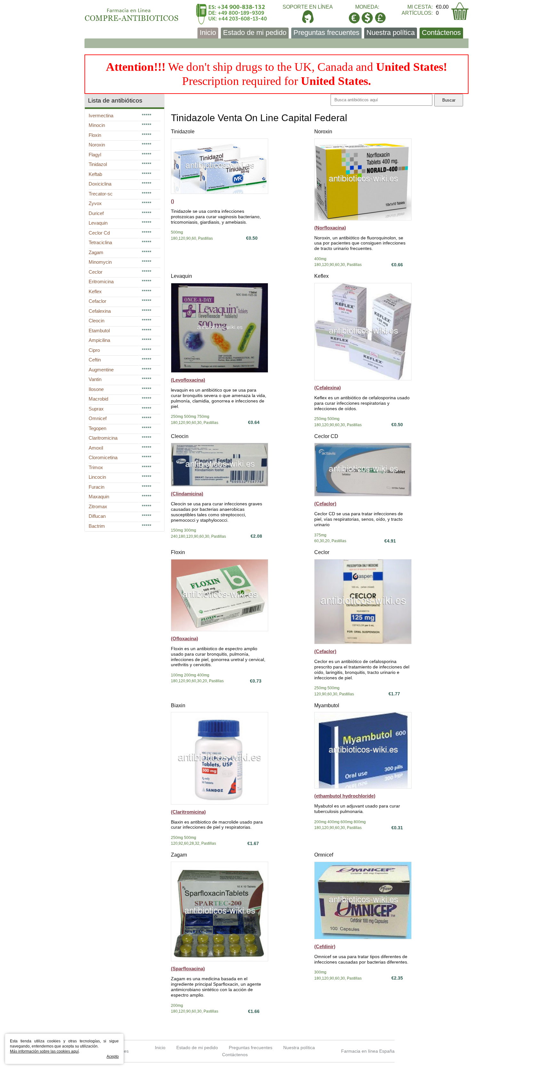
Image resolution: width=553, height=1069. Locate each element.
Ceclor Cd (99, 233)
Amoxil (96, 448)
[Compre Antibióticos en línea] (131, 12)
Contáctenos (441, 33)
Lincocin (97, 477)
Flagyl (95, 154)
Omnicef (323, 855)
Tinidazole (183, 131)
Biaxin (178, 705)
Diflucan (97, 516)
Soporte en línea (308, 7)
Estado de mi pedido (254, 33)
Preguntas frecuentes (326, 33)
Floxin (178, 552)
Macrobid (98, 399)
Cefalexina (100, 311)
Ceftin (95, 359)
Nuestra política (390, 33)
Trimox (96, 467)
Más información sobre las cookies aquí (44, 1051)
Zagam (179, 855)
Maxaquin (99, 496)
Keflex (321, 276)
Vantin (95, 379)
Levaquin (181, 276)
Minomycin (100, 262)
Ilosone (96, 389)
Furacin (96, 487)
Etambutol (99, 330)
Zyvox (95, 203)
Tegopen (97, 428)
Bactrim (97, 526)
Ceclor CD (326, 436)
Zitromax (98, 506)
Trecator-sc (101, 193)
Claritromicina (103, 438)
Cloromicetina (103, 457)
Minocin (97, 125)
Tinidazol (98, 164)
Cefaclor (97, 301)
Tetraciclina (100, 242)
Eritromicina (101, 281)
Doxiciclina (100, 183)
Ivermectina (101, 115)
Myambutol (326, 705)
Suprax (96, 408)
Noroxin (323, 131)
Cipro (94, 350)
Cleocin (179, 436)
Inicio (208, 33)
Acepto (113, 1056)
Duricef (96, 213)
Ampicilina (99, 340)
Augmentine (101, 369)
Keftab (95, 174)
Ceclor (321, 552)
